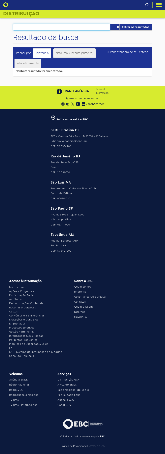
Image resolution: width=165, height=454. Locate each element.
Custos (13, 311)
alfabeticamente (28, 63)
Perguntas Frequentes (23, 340)
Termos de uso (96, 446)
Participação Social (22, 295)
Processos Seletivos (21, 327)
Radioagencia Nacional (24, 395)
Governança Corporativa (90, 296)
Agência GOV (66, 400)
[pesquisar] (147, 5)
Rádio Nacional (19, 384)
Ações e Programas (21, 291)
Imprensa (80, 291)
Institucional (17, 287)
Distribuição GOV (69, 379)
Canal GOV (64, 405)
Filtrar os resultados (135, 27)
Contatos (80, 301)
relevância (42, 53)
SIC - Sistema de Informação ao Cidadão (35, 352)
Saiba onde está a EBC (72, 119)
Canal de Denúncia (21, 356)
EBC (102, 436)
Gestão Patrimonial (21, 331)
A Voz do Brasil (67, 384)
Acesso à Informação (102, 91)
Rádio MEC (16, 390)
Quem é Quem (83, 306)
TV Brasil (14, 400)
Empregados (17, 323)
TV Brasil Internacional (23, 405)
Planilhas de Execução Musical (29, 344)
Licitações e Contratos (23, 319)
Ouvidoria (80, 317)
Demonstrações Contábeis (26, 303)
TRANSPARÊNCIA (76, 91)
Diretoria (80, 312)
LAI (11, 348)
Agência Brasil (18, 379)
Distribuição (21, 13)
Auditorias (16, 299)
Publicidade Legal (69, 395)
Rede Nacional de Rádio (73, 390)
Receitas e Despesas (22, 307)
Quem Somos (82, 286)
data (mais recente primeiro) (74, 53)
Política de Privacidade (74, 446)
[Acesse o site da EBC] (82, 424)
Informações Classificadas (26, 336)
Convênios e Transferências (26, 315)
